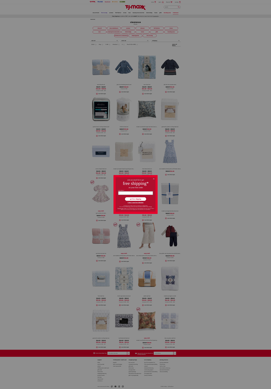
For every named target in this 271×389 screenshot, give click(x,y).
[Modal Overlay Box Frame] (135, 194)
